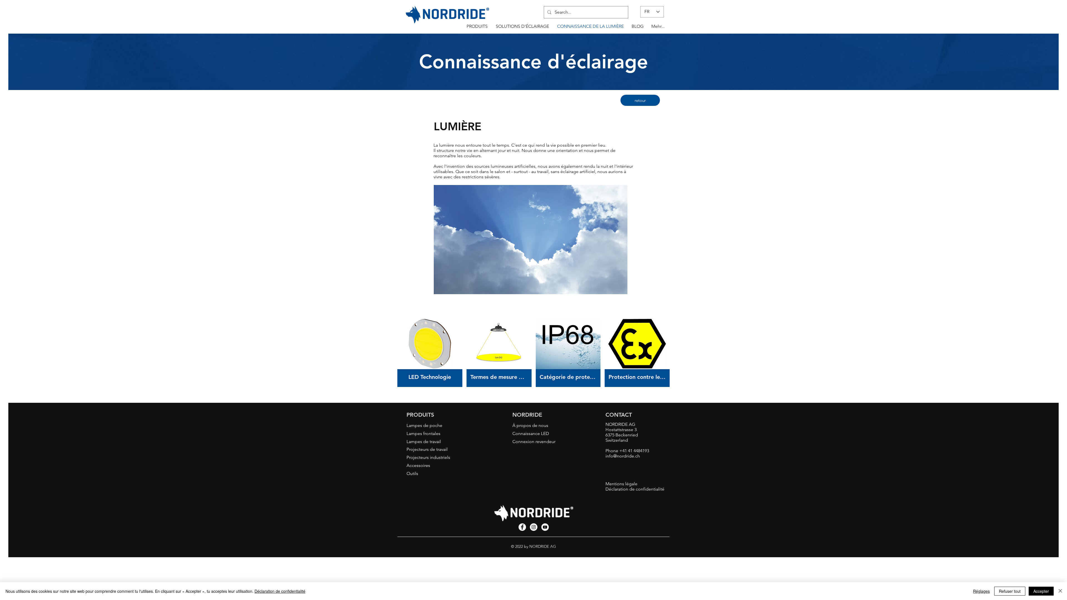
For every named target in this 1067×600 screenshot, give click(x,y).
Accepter (1041, 591)
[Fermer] (1060, 591)
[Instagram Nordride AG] (533, 527)
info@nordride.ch (622, 456)
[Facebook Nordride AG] (522, 527)
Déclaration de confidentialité (280, 591)
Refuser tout (1010, 591)
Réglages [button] (981, 591)
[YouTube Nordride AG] (545, 527)
